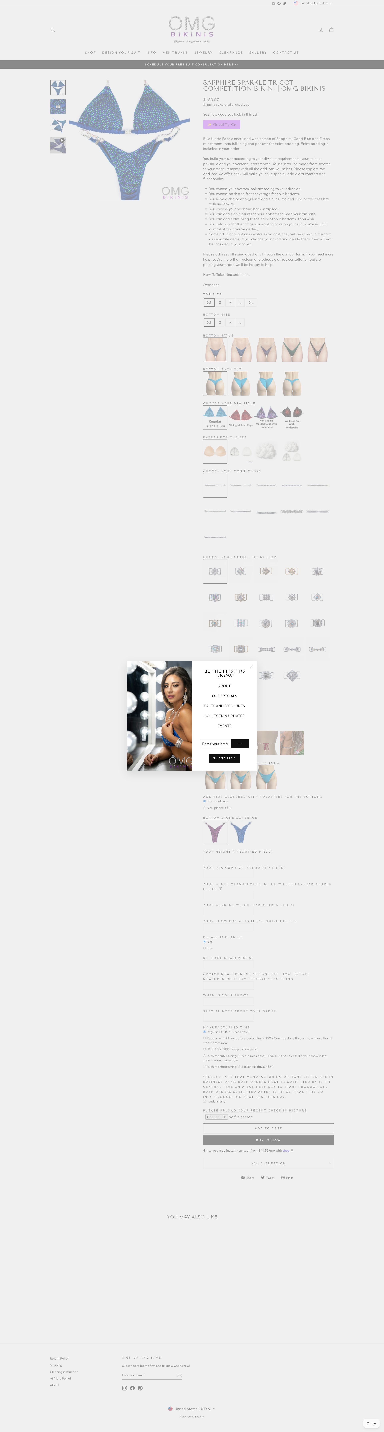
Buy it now (268, 1140)
